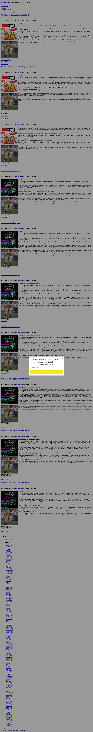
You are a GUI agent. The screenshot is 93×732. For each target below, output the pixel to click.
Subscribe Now (46, 372)
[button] (46, 360)
